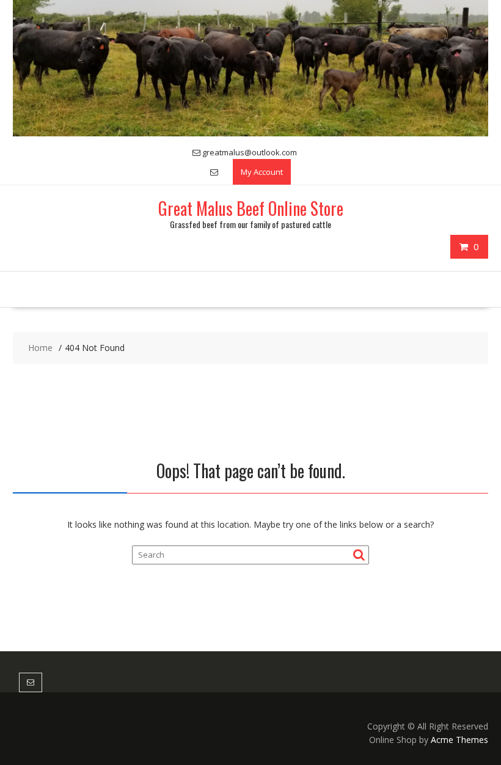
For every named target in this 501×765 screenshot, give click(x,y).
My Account (262, 171)
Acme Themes (459, 739)
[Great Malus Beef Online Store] (250, 133)
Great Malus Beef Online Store (250, 208)
